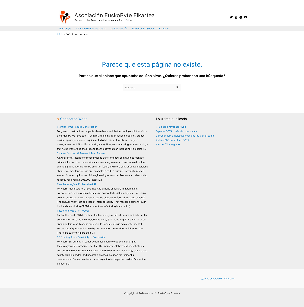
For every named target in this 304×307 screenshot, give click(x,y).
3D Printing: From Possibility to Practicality (81, 237)
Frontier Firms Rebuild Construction (77, 126)
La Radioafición (119, 28)
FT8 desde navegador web (171, 126)
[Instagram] (236, 17)
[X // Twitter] (231, 17)
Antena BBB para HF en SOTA (172, 140)
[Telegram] (240, 17)
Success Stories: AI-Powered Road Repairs (81, 153)
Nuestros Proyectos (143, 28)
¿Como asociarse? (211, 278)
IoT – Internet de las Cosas (91, 28)
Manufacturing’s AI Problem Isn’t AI (76, 184)
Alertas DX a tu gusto (168, 144)
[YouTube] (245, 17)
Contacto (164, 28)
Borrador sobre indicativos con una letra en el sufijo (185, 135)
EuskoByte (65, 28)
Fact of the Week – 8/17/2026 (73, 210)
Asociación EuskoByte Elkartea (114, 15)
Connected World (74, 119)
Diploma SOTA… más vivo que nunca (176, 131)
